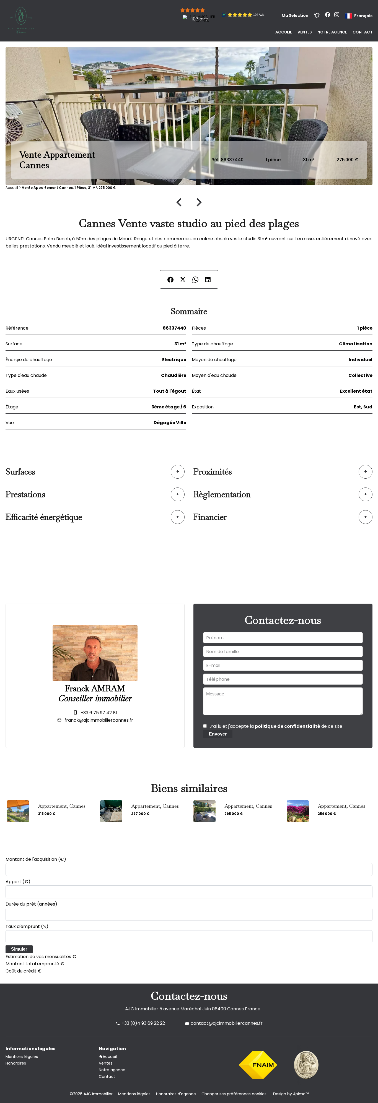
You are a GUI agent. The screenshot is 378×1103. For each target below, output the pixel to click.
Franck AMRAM (95, 688)
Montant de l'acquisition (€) (36, 859)
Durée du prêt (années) (31, 904)
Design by (290, 1094)
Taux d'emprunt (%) (27, 926)
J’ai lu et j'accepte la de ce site (275, 726)
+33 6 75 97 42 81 (99, 713)
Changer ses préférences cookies (233, 1094)
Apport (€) (18, 881)
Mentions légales (134, 1094)
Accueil (12, 187)
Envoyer (218, 734)
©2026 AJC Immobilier (91, 1094)
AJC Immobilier (141, 1009)
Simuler (19, 949)
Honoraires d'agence (176, 1094)
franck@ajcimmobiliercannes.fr (98, 720)
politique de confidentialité (287, 726)
